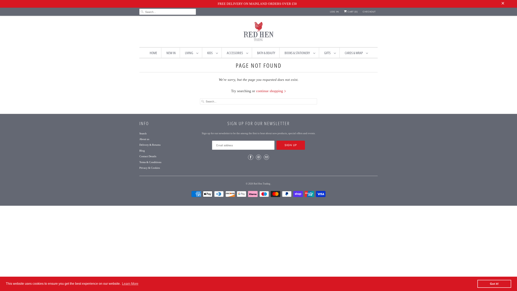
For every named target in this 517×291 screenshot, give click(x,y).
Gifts (328, 53)
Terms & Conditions (150, 162)
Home (153, 53)
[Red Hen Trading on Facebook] (250, 157)
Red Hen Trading (262, 183)
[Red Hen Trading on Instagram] (258, 157)
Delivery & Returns (150, 144)
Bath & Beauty (266, 53)
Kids (210, 53)
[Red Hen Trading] (258, 32)
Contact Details (147, 156)
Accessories (235, 53)
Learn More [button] (130, 283)
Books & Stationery (298, 53)
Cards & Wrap (354, 53)
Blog (142, 150)
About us (144, 139)
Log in (334, 11)
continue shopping (270, 91)
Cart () (352, 11)
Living (189, 53)
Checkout (369, 11)
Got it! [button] (494, 283)
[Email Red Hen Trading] (266, 157)
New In (171, 53)
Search (143, 133)
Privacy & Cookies (149, 167)
